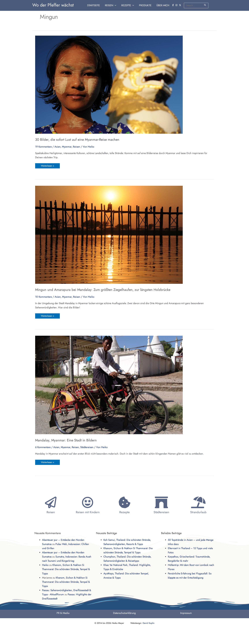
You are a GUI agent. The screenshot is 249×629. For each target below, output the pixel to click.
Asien (57, 147)
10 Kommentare (43, 297)
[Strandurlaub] (198, 502)
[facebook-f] (173, 5)
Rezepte (124, 512)
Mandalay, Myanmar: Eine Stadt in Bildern (66, 440)
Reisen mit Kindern (88, 512)
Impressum (186, 613)
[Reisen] (50, 502)
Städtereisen (86, 447)
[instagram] (176, 5)
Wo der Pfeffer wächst (53, 5)
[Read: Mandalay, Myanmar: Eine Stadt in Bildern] (109, 385)
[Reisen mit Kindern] (87, 502)
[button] (114, 5)
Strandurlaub (198, 512)
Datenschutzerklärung (124, 613)
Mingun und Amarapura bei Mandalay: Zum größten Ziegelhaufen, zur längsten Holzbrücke (102, 289)
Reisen (76, 147)
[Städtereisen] (161, 502)
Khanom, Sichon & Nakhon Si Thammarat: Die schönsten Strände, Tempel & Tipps (66, 569)
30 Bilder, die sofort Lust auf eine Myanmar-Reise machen (77, 139)
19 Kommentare (43, 147)
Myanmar (66, 147)
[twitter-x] (180, 5)
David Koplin (148, 623)
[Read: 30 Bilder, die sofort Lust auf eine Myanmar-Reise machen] (109, 84)
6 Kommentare (43, 447)
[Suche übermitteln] (205, 4)
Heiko (45, 565)
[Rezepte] (124, 502)
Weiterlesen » (47, 165)
